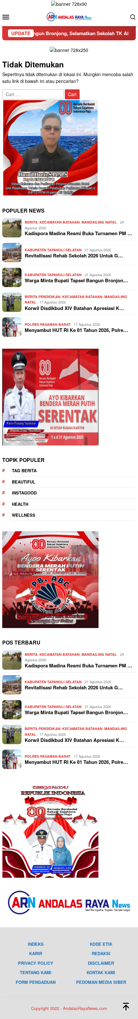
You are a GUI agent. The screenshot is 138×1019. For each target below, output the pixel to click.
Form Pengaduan (36, 982)
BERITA (31, 222)
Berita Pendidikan (42, 296)
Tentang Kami (35, 972)
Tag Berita (24, 470)
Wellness (23, 515)
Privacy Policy (35, 963)
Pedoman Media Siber (101, 982)
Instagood (24, 493)
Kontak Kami (101, 972)
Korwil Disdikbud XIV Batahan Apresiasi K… (74, 308)
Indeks (36, 944)
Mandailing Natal (99, 222)
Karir (35, 953)
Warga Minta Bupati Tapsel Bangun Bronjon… (76, 280)
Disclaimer (101, 963)
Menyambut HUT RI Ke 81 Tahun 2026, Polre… (76, 330)
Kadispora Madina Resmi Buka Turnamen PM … (78, 233)
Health (20, 504)
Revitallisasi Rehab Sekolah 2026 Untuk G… (74, 255)
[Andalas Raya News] (69, 16)
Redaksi (101, 953)
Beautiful (23, 482)
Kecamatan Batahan (59, 222)
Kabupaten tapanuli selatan (53, 249)
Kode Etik (101, 944)
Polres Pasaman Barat (48, 324)
